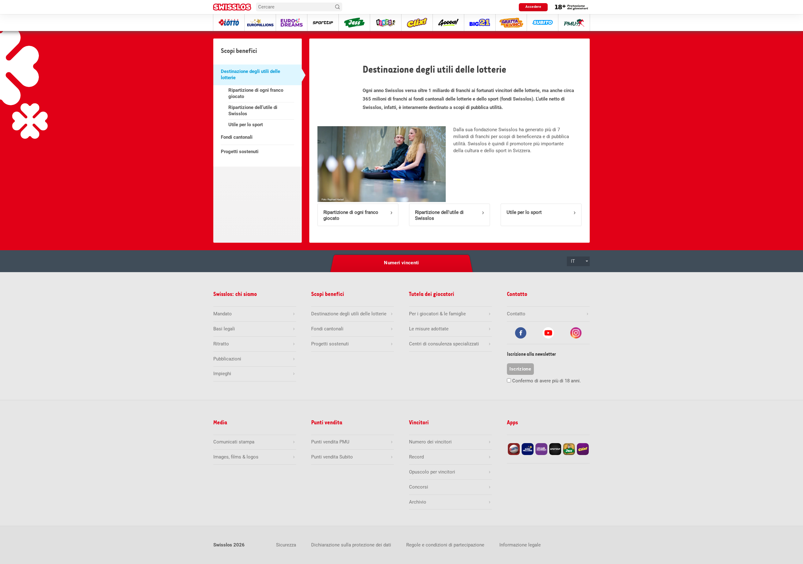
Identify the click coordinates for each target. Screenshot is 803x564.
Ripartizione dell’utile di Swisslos (252, 110)
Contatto (516, 314)
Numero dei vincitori (430, 442)
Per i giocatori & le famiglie (437, 314)
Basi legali (224, 329)
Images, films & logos (235, 457)
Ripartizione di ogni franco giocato (255, 93)
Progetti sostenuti (239, 151)
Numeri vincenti (401, 263)
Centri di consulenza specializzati (444, 344)
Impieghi (222, 373)
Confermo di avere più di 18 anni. (546, 381)
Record (416, 457)
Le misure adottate (429, 329)
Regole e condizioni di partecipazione (445, 545)
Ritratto (221, 344)
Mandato (222, 314)
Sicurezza (286, 545)
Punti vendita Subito (332, 457)
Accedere (533, 7)
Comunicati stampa (233, 442)
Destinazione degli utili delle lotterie (250, 74)
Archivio (417, 502)
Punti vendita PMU (330, 442)
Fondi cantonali (237, 137)
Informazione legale (520, 545)
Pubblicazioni (227, 359)
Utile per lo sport (245, 124)
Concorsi (418, 487)
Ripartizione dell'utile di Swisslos (439, 215)
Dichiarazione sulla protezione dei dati (351, 545)
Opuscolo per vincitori (432, 472)
